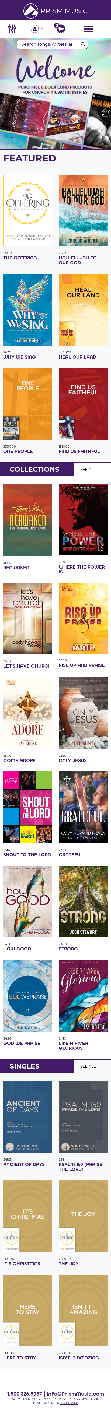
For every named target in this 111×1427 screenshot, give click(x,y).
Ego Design (83, 1399)
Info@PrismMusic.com (75, 1393)
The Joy (69, 1264)
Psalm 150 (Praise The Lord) (80, 1166)
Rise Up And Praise (82, 665)
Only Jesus (73, 760)
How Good (17, 949)
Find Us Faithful (79, 451)
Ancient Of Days (24, 1164)
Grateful (71, 855)
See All (88, 469)
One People (18, 451)
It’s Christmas (21, 1264)
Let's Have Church (27, 666)
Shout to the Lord (27, 855)
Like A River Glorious (73, 1045)
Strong (68, 949)
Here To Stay (19, 1358)
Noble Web (69, 1403)
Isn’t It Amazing (79, 1358)
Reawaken (16, 567)
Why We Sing (19, 357)
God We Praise (21, 1043)
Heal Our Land (77, 357)
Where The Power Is (82, 569)
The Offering (20, 258)
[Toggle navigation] (88, 28)
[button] (43, 29)
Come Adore (19, 760)
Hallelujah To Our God (78, 260)
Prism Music (64, 11)
